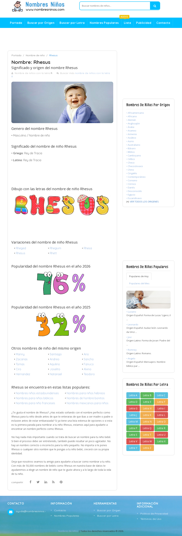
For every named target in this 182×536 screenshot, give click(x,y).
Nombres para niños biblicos (34, 398)
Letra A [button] (133, 395)
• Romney (131, 349)
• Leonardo (132, 324)
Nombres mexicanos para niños (87, 403)
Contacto (163, 23)
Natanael (56, 374)
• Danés (130, 187)
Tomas (20, 364)
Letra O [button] (161, 421)
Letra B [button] (147, 395)
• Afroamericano (135, 112)
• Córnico (131, 184)
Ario (86, 354)
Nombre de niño (35, 55)
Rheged (21, 248)
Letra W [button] (147, 441)
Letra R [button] (161, 428)
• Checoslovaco (134, 166)
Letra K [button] (147, 415)
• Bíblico (130, 152)
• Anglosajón (133, 123)
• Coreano (131, 180)
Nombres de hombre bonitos (86, 398)
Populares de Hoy (139, 276)
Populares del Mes (139, 283)
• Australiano (133, 144)
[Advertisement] (91, 39)
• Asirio (130, 141)
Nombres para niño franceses (35, 403)
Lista (126, 22)
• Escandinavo (134, 198)
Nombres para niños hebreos (86, 393)
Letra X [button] (161, 441)
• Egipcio (130, 194)
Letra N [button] (147, 421)
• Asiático (131, 137)
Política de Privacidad (154, 513)
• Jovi (129, 337)
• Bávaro (131, 148)
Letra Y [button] (133, 448)
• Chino (130, 169)
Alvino (87, 369)
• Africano (131, 116)
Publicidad (143, 23)
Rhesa (88, 248)
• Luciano (131, 311)
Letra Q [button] (147, 428)
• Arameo (131, 130)
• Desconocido (134, 191)
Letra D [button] (133, 401)
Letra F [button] (161, 401)
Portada (16, 23)
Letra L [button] (161, 415)
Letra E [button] (147, 401)
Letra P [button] (133, 428)
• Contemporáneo (136, 176)
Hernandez (23, 374)
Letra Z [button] (147, 448)
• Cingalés (131, 173)
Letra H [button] (147, 408)
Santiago (56, 354)
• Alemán (131, 120)
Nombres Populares (104, 23)
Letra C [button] (161, 395)
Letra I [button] (161, 408)
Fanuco (89, 364)
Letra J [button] (133, 415)
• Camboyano (133, 155)
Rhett (53, 253)
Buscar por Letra (72, 23)
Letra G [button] (133, 408)
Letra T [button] (147, 434)
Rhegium (55, 248)
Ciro (18, 369)
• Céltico (130, 159)
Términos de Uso (151, 519)
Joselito (55, 369)
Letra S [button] (133, 434)
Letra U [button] (161, 434)
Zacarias (22, 359)
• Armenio (131, 134)
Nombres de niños (68, 531)
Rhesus (20, 253)
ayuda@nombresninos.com (30, 511)
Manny (20, 354)
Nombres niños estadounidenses (37, 393)
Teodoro (89, 374)
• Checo (130, 162)
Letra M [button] (133, 421)
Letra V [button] (133, 441)
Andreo (54, 359)
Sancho (89, 359)
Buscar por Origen (41, 23)
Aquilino (55, 364)
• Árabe (130, 127)
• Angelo (130, 358)
